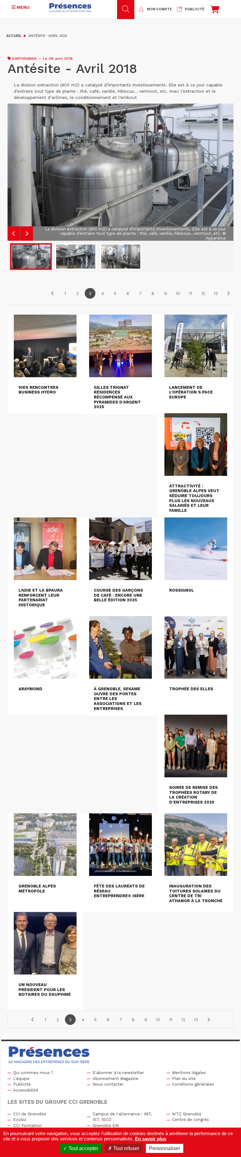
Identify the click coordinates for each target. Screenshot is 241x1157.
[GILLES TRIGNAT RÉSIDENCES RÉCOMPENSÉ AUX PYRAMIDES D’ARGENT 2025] (120, 349)
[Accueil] (70, 7)
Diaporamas (24, 58)
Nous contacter (108, 1084)
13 (216, 293)
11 (190, 293)
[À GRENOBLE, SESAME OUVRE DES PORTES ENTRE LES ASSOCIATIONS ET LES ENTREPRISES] (120, 650)
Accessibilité (25, 1090)
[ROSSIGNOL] (195, 551)
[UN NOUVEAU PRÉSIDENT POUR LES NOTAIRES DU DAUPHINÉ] (45, 946)
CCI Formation (27, 1125)
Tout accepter (82, 1148)
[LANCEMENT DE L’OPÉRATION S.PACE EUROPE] (195, 349)
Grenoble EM (106, 1125)
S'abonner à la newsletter (118, 1072)
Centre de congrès (190, 1119)
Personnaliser (164, 1148)
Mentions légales (189, 1072)
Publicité (22, 1084)
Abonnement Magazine (115, 1078)
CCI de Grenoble (29, 1114)
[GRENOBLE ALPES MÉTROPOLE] (45, 847)
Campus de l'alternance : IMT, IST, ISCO (122, 1117)
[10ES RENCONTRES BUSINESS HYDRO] (45, 349)
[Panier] (215, 11)
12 (203, 293)
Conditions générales (193, 1084)
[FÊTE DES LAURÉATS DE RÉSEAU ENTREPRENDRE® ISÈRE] (120, 847)
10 (178, 293)
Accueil (14, 36)
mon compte (159, 9)
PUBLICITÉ (194, 9)
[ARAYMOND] (45, 650)
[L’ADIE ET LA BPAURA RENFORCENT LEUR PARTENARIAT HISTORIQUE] (45, 551)
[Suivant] (228, 293)
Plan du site (184, 1078)
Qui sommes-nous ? (33, 1072)
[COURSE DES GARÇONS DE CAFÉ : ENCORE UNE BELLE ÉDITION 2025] (120, 551)
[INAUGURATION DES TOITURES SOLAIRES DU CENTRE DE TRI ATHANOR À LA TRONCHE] (195, 847)
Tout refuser (125, 1148)
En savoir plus (150, 1138)
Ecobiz (19, 1119)
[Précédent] (52, 293)
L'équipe (21, 1078)
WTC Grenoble (186, 1114)
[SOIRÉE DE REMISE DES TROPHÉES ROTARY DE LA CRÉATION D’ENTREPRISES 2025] (195, 749)
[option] (120, 172)
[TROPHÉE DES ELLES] (195, 650)
